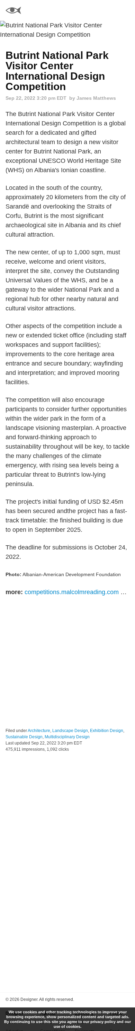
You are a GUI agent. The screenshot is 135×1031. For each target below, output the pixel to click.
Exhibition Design (106, 730)
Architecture (39, 730)
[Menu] (125, 10)
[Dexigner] (13, 11)
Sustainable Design (24, 736)
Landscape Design (70, 730)
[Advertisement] (67, 662)
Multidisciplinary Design (67, 736)
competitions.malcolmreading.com (72, 592)
